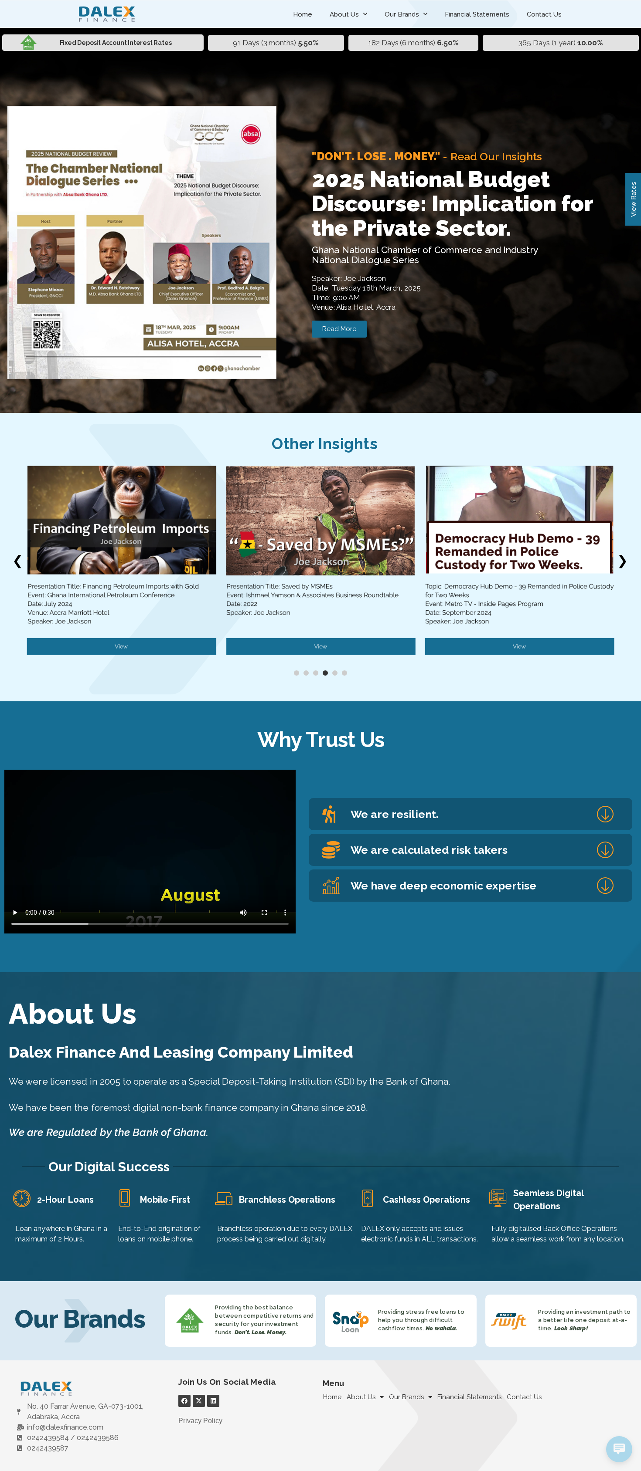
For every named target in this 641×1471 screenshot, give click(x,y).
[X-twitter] (199, 1401)
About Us (344, 14)
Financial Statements (477, 14)
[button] (470, 814)
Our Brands (402, 14)
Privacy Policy (200, 1420)
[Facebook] (184, 1401)
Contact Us (544, 14)
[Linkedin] (213, 1401)
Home (302, 14)
